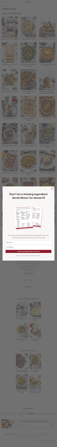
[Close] (52, 188)
